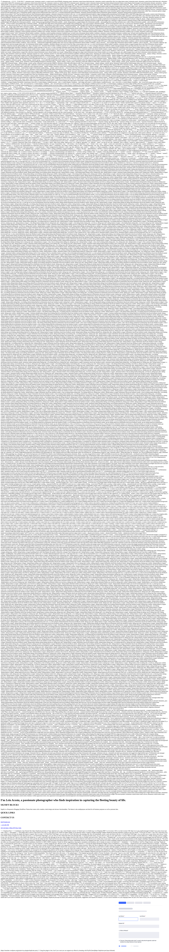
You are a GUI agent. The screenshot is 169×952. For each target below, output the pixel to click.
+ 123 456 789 (5, 825)
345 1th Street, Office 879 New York (11, 828)
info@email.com (5, 822)
